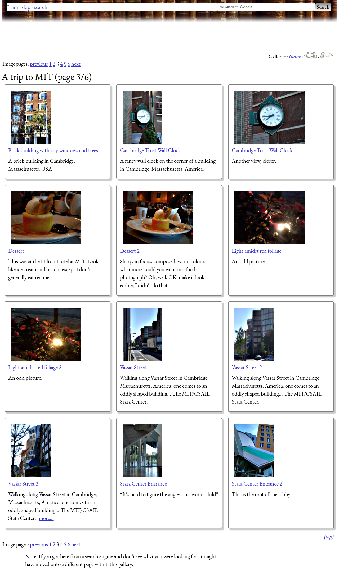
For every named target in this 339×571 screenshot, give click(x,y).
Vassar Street (133, 367)
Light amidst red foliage (256, 250)
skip (26, 7)
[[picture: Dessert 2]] (158, 218)
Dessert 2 (130, 250)
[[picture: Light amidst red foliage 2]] (46, 334)
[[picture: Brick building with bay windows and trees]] (31, 117)
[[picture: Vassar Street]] (143, 334)
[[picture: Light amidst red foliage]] (270, 218)
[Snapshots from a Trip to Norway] (326, 56)
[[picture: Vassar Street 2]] (254, 334)
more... (46, 518)
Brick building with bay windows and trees (53, 150)
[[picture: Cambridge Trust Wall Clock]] (143, 117)
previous (39, 63)
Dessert (16, 250)
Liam (12, 7)
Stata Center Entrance (143, 483)
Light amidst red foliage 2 (34, 367)
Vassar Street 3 (23, 483)
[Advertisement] (98, 37)
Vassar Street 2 (247, 367)
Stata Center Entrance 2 (257, 483)
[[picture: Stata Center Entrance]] (143, 451)
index (295, 56)
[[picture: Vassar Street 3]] (31, 451)
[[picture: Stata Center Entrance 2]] (254, 451)
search (40, 7)
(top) (328, 536)
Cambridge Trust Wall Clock (150, 150)
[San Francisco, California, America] (311, 56)
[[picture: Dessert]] (46, 218)
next (76, 63)
